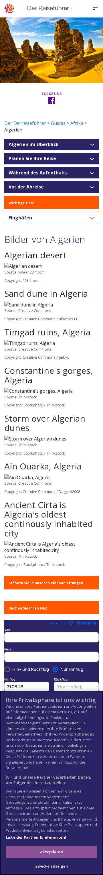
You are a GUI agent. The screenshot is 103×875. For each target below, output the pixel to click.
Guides (58, 123)
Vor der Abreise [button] (26, 187)
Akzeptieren (51, 851)
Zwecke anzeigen (51, 866)
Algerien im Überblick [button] (34, 144)
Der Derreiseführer (25, 123)
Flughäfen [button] (20, 218)
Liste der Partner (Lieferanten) (36, 837)
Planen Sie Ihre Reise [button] (32, 158)
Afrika (76, 123)
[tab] (51, 144)
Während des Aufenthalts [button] (38, 173)
